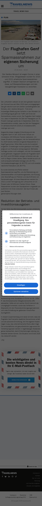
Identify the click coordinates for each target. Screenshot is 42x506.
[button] (21, 246)
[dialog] (21, 253)
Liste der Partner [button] (10, 264)
